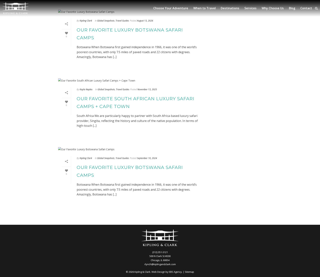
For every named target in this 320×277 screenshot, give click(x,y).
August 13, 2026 (145, 20)
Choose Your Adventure (170, 8)
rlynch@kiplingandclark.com (160, 264)
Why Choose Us (273, 8)
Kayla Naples (86, 89)
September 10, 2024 (147, 158)
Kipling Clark (86, 20)
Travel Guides (122, 20)
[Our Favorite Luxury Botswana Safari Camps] (131, 149)
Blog (292, 8)
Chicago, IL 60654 (160, 260)
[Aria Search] (316, 8)
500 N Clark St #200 (160, 256)
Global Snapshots (105, 20)
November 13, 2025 (147, 89)
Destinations (230, 8)
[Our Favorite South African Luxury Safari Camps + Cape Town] (131, 80)
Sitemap (189, 271)
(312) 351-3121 (160, 252)
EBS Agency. (175, 271)
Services (250, 8)
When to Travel (204, 8)
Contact (306, 8)
